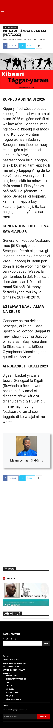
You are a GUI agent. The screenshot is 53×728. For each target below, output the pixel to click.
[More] (39, 46)
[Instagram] (7, 639)
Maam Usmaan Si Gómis (26, 460)
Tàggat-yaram (10, 28)
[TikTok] (11, 639)
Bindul (43, 717)
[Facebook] (3, 639)
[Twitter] (15, 639)
